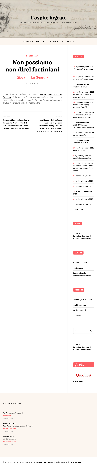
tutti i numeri (78, 209)
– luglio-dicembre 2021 (83, 149)
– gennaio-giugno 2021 (82, 157)
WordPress (76, 462)
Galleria (67, 41)
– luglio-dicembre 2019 (83, 181)
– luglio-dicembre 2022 (83, 134)
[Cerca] (91, 331)
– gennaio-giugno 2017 (82, 204)
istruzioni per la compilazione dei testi (82, 274)
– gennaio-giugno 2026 (83, 69)
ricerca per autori (80, 263)
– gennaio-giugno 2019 (82, 186)
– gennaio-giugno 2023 (83, 124)
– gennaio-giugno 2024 (83, 104)
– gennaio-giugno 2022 (83, 141)
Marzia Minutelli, (18, 425)
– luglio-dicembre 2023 (83, 114)
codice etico (78, 268)
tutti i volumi (78, 382)
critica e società (79, 310)
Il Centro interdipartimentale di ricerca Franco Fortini (82, 236)
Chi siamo (54, 41)
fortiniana (32, 56)
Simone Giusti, (9, 438)
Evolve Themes (43, 462)
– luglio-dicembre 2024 (83, 94)
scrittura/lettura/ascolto (83, 300)
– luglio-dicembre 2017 (83, 199)
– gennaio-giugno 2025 (83, 85)
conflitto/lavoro (79, 305)
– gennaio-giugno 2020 (82, 176)
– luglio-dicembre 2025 (83, 78)
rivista (40, 41)
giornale (28, 41)
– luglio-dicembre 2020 (83, 167)
